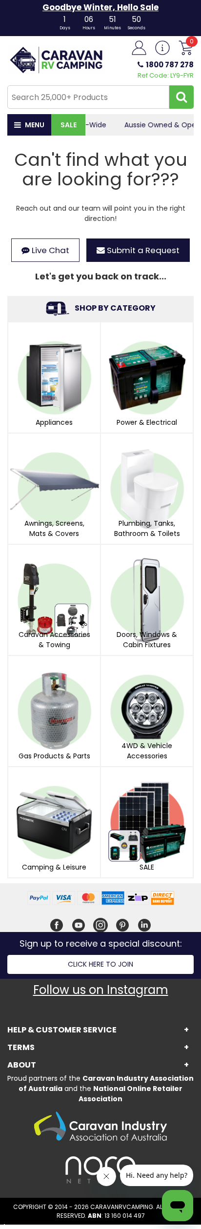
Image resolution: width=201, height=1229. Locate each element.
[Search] (181, 97)
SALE (68, 125)
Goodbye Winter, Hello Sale (100, 7)
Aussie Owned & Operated (140, 125)
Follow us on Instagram (100, 990)
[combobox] (88, 97)
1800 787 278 (170, 64)
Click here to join (100, 964)
